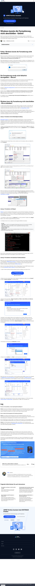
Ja (28, 464)
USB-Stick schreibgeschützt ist (10, 87)
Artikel (3, 27)
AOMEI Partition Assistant (11, 261)
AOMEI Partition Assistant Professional (8, 377)
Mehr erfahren (29, 584)
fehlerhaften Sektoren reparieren (9, 267)
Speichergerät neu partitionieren (17, 423)
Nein (33, 464)
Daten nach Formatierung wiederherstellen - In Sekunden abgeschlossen (26, 496)
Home (1, 27)
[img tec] (29, 449)
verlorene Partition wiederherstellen (6, 399)
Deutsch (17, 552)
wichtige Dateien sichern (25, 107)
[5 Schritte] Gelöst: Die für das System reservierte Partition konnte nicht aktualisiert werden (26, 488)
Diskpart (2, 211)
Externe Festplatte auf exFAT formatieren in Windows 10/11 (7, 496)
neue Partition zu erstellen (5, 194)
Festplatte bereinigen (27, 377)
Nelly (8, 472)
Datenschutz (14, 556)
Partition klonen (18, 263)
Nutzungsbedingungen (19, 556)
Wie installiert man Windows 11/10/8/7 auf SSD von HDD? (8, 488)
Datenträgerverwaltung (4, 119)
